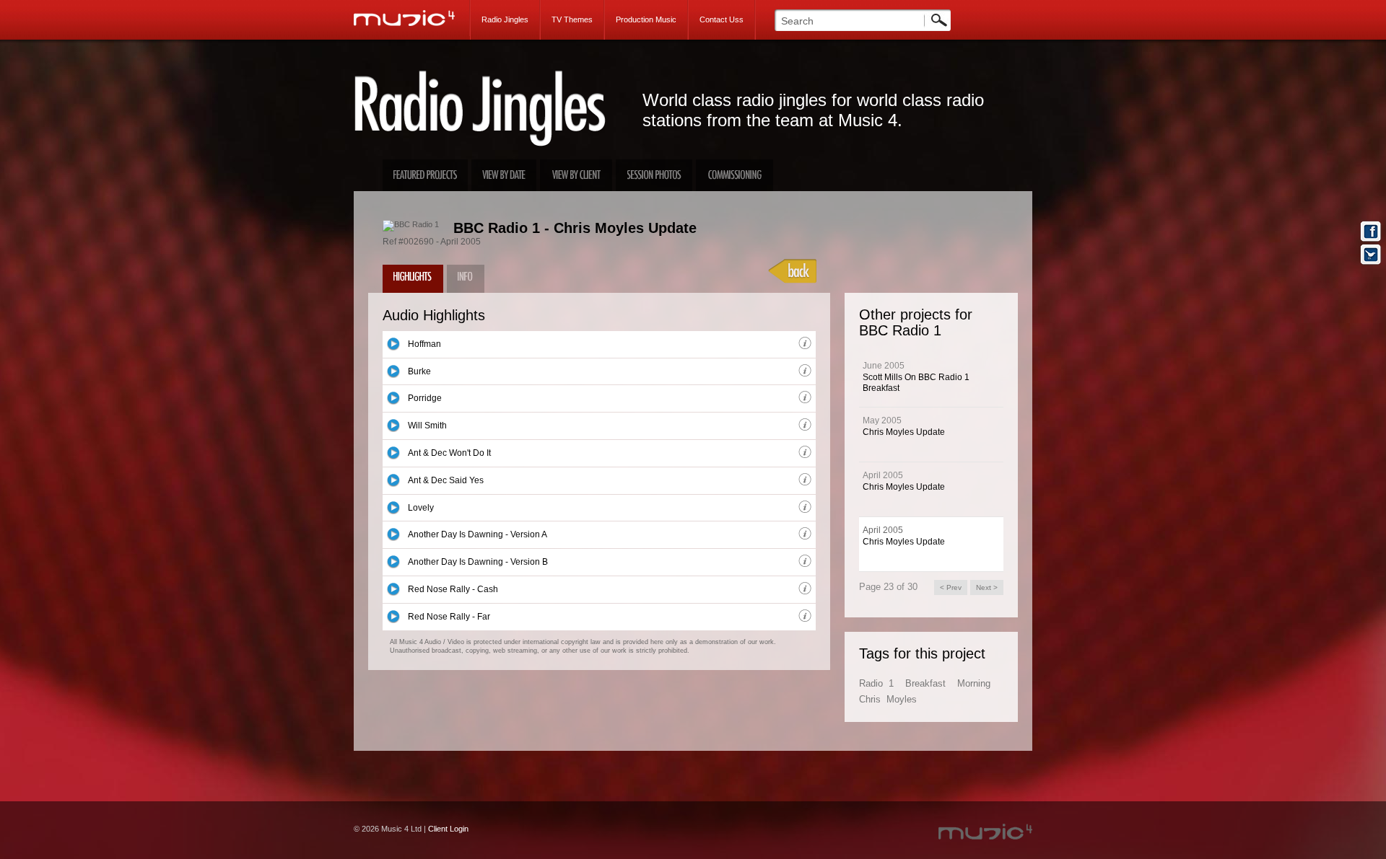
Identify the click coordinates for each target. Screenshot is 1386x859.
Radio (871, 683)
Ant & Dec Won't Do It (449, 453)
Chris (870, 699)
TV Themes (572, 19)
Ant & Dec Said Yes (446, 480)
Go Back (793, 271)
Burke (419, 371)
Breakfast (925, 683)
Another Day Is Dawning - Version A (477, 534)
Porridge (425, 398)
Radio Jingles (504, 19)
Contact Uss (721, 19)
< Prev (951, 587)
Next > (987, 587)
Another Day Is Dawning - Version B (478, 562)
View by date (504, 175)
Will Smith (427, 425)
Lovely (421, 508)
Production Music (646, 19)
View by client (576, 175)
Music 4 (412, 18)
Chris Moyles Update (904, 431)
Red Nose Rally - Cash (453, 589)
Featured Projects (425, 175)
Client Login (448, 828)
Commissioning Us (734, 175)
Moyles (901, 699)
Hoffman (424, 344)
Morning (973, 683)
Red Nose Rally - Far (449, 617)
